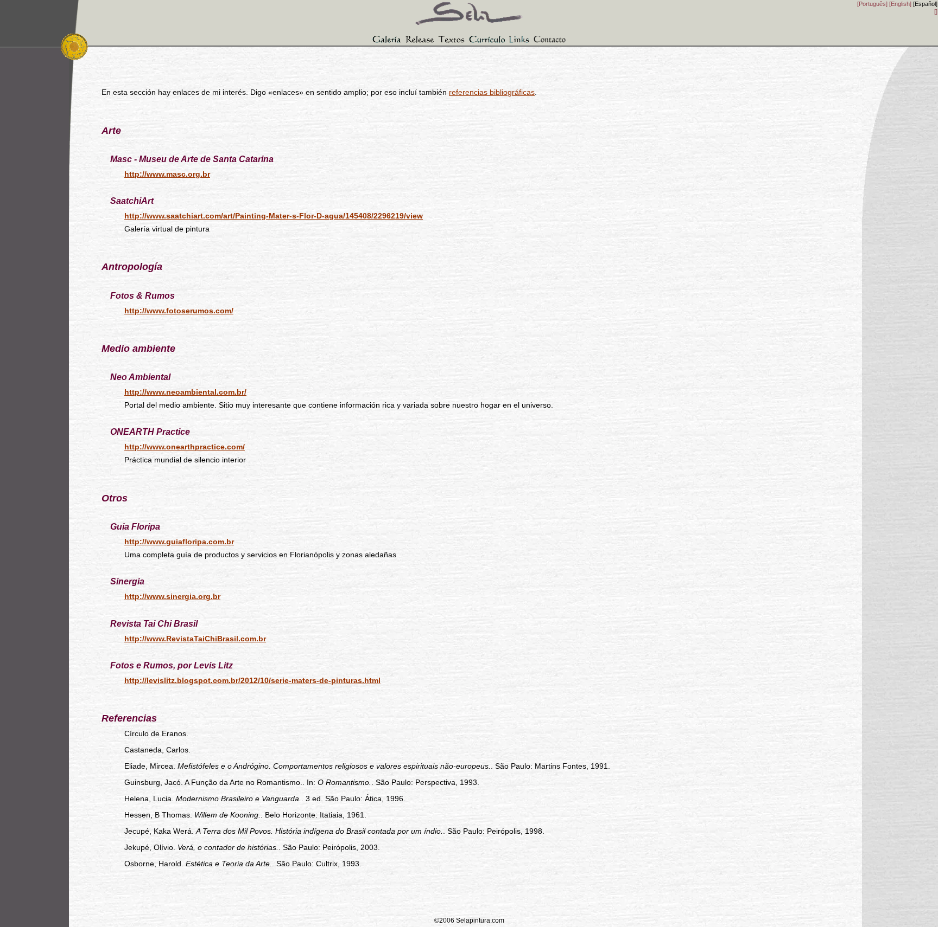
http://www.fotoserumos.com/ (178, 310)
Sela (469, 9)
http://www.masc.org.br (167, 174)
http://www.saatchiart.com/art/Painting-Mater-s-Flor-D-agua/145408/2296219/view (273, 215)
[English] (900, 4)
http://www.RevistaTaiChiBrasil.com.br (195, 638)
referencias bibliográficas (492, 92)
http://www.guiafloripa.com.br (179, 541)
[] (935, 11)
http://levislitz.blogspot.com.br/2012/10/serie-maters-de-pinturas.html (252, 680)
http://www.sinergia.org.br (172, 596)
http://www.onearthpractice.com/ (184, 446)
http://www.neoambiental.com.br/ (185, 392)
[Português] (872, 4)
